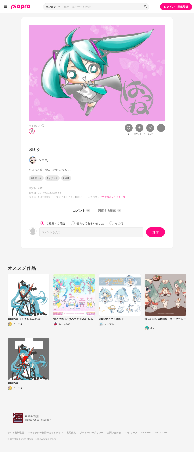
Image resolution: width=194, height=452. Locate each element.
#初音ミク (36, 178)
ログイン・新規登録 (176, 6)
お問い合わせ (114, 432)
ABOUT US (161, 432)
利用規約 (71, 432)
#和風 (66, 178)
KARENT (146, 432)
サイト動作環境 (16, 432)
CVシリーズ (131, 432)
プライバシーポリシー (91, 432)
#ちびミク (52, 178)
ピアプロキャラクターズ (112, 196)
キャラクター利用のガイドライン (45, 432)
